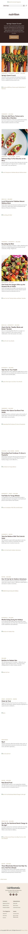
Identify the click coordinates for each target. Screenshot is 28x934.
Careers (4, 917)
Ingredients (4, 73)
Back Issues (15, 905)
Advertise (5, 915)
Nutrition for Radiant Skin (9, 660)
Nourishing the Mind (8, 244)
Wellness (23, 73)
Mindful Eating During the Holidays (12, 620)
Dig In (3, 742)
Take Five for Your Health (9, 370)
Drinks (3, 699)
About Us (5, 913)
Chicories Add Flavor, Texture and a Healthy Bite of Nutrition (13, 117)
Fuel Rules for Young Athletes (11, 496)
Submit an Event (6, 903)
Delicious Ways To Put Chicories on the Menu (14, 160)
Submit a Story (6, 905)
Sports (10, 493)
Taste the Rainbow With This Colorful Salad (13, 537)
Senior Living (5, 821)
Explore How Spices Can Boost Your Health (13, 411)
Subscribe (15, 903)
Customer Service (16, 907)
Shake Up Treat (6, 701)
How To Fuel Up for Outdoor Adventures (14, 579)
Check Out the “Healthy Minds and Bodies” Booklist (12, 328)
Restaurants (5, 282)
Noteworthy (12, 73)
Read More (14, 37)
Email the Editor (6, 907)
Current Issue (16, 913)
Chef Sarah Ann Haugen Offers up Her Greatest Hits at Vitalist (13, 285)
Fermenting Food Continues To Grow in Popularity (14, 454)
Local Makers (12, 156)
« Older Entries (3, 879)
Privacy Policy (24, 930)
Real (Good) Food (7, 783)
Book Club (4, 199)
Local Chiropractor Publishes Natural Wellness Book (13, 202)
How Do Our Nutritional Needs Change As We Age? (14, 824)
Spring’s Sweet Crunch (14, 23)
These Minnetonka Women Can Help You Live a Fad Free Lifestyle (14, 867)
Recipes (17, 73)
